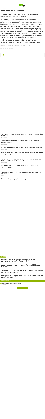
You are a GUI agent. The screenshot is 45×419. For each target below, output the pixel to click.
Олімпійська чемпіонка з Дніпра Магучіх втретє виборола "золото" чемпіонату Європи (20, 166)
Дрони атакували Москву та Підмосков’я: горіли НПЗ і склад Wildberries (21, 147)
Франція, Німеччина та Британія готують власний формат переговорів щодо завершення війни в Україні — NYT (21, 159)
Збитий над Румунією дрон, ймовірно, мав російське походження (19, 179)
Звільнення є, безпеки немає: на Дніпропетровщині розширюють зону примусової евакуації (21, 141)
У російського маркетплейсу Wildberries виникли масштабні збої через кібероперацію (21, 173)
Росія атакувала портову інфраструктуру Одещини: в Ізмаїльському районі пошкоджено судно (22, 153)
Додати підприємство (22, 287)
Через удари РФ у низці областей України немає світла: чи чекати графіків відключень (22, 134)
